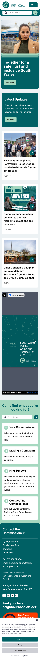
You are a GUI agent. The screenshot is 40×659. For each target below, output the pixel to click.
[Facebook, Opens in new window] (12, 595)
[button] (37, 620)
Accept (20, 639)
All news (10, 120)
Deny (20, 645)
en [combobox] (32, 5)
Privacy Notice (24, 656)
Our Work (10, 82)
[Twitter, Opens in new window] (4, 595)
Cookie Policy (15, 656)
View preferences (20, 650)
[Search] (35, 12)
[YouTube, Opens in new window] (16, 595)
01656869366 (14, 559)
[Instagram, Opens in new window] (8, 595)
